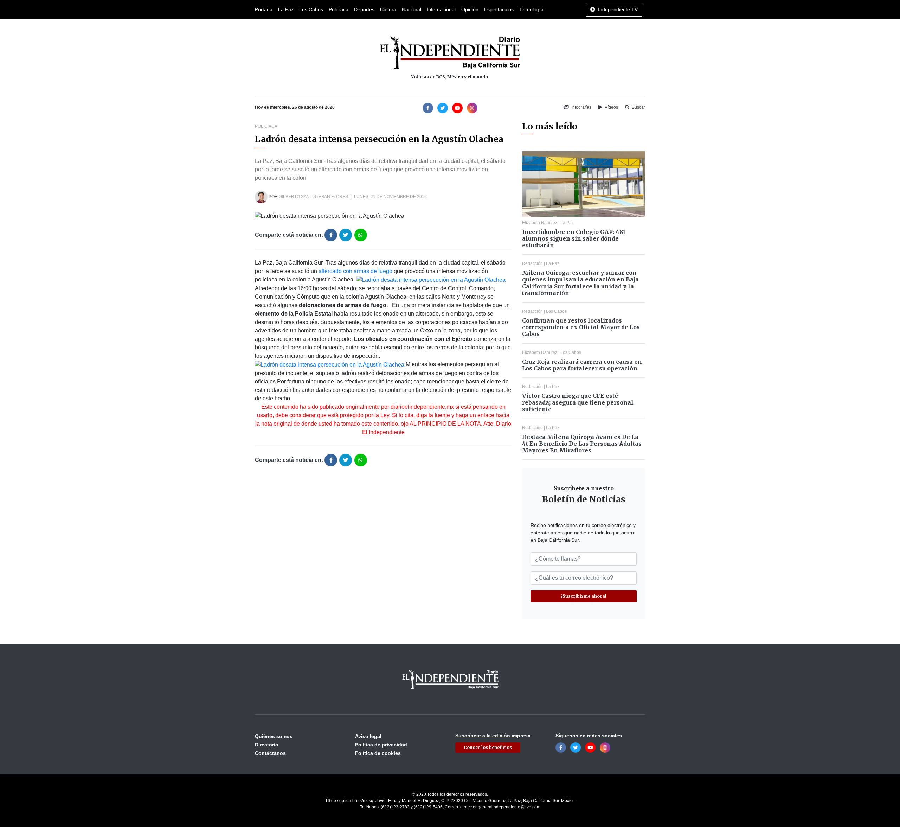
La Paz (286, 9)
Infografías (580, 107)
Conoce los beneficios (488, 747)
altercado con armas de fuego (355, 271)
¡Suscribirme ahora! (583, 596)
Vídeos (611, 107)
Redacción (532, 263)
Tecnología (531, 9)
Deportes (364, 9)
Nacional (411, 9)
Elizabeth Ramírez (539, 222)
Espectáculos (499, 9)
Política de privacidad (381, 745)
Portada (263, 9)
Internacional (441, 9)
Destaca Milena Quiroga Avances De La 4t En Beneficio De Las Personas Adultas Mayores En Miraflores (582, 443)
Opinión (469, 9)
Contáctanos (270, 753)
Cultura (388, 9)
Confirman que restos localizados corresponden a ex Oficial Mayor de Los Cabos (581, 327)
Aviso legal (368, 736)
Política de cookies (378, 753)
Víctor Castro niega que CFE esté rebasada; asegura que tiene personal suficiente (578, 402)
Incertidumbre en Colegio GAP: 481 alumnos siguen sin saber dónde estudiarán (573, 238)
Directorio (266, 745)
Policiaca (338, 9)
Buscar (638, 107)
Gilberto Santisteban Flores (313, 196)
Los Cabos (311, 9)
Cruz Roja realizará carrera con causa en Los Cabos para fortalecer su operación (582, 365)
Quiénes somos (273, 736)
